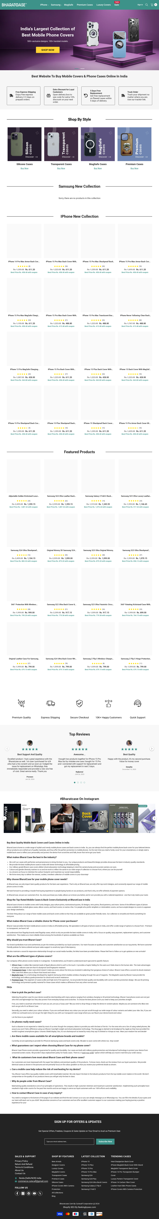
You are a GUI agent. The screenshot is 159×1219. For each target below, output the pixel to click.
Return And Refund (23, 1164)
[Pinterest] (28, 1193)
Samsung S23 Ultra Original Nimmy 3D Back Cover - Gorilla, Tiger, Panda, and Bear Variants (98, 550)
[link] (23, 96)
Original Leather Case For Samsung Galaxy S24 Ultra (23, 659)
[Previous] (4, 818)
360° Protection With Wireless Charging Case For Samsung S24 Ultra (23, 604)
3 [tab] (81, 782)
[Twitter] (40, 1193)
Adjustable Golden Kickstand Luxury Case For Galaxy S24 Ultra (24, 496)
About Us (19, 1170)
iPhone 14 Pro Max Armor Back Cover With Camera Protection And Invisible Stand (24, 261)
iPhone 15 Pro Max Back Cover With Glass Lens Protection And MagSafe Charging (61, 315)
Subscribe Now (105, 1141)
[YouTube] (34, 1193)
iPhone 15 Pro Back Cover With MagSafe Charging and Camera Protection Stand (61, 369)
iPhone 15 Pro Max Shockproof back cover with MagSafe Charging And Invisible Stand (98, 261)
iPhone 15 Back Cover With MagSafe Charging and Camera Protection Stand (135, 369)
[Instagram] (23, 1193)
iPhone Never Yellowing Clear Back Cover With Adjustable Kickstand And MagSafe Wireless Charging (134, 315)
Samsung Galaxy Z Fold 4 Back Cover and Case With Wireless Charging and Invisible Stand (98, 496)
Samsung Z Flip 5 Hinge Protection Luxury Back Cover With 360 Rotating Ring (135, 659)
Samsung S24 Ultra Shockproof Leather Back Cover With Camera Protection (23, 550)
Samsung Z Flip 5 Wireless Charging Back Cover (98, 659)
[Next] (152, 749)
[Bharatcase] (50, 703)
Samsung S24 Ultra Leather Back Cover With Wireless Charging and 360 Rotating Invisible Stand (61, 496)
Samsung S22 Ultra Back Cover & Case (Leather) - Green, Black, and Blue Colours (61, 604)
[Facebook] (17, 1193)
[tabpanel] (79, 40)
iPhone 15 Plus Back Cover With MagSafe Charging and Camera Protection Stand (97, 369)
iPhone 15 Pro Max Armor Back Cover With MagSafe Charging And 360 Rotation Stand (135, 261)
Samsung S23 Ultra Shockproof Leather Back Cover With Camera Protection (135, 550)
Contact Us (20, 1173)
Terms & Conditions (24, 1167)
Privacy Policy (21, 1161)
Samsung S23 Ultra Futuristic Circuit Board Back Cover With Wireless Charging (98, 604)
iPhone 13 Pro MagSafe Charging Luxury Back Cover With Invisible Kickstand (24, 369)
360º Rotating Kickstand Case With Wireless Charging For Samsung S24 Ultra (135, 604)
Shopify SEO (69, 1207)
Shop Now (47, 49)
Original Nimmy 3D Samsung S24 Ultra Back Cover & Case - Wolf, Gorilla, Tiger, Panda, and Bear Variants (61, 550)
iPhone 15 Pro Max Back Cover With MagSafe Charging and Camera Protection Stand (61, 261)
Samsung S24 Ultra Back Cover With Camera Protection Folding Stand (61, 659)
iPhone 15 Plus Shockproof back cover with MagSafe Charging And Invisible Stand (61, 423)
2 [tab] (82, 68)
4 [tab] (84, 782)
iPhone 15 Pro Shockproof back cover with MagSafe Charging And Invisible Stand (24, 423)
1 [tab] (77, 68)
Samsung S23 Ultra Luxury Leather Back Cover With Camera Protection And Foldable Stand (135, 496)
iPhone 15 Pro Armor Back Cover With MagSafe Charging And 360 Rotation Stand (135, 423)
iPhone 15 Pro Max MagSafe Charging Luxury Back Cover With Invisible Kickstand (24, 315)
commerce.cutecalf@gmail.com (33, 1181)
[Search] (146, 4)
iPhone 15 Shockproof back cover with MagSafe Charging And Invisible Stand (97, 423)
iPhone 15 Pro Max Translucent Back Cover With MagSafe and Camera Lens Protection (98, 315)
